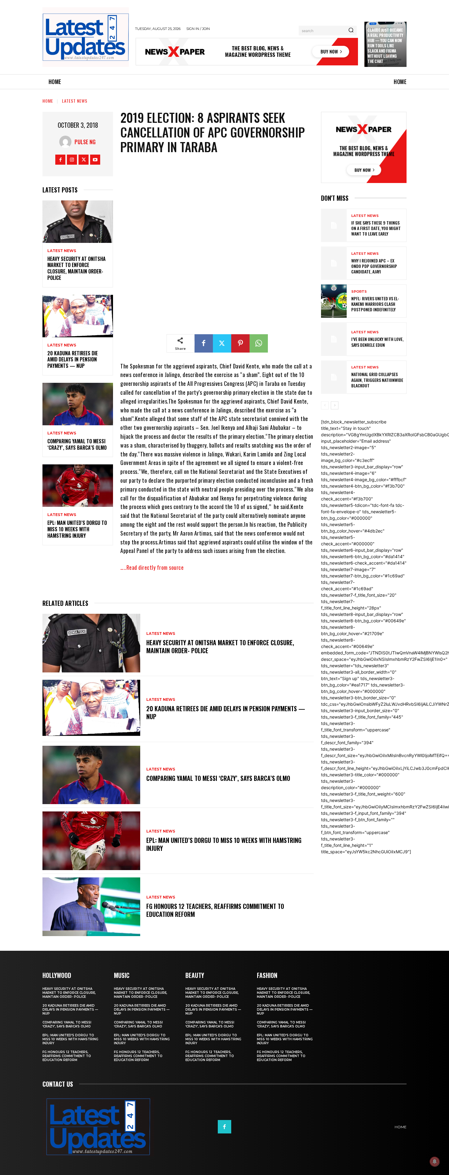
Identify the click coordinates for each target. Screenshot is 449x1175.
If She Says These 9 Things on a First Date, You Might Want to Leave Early (376, 228)
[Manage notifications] (435, 1161)
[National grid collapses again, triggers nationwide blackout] (334, 377)
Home (47, 100)
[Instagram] (72, 160)
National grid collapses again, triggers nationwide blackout (377, 379)
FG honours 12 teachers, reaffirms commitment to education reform (215, 910)
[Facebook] (60, 160)
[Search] (351, 30)
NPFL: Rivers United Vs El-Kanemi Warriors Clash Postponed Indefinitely (375, 304)
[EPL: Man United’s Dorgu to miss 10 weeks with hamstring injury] (77, 485)
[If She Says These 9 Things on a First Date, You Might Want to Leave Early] (334, 225)
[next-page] (334, 405)
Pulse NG (85, 142)
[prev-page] (325, 405)
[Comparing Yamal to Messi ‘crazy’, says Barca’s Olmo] (77, 404)
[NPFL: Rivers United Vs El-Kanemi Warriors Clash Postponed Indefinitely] (334, 301)
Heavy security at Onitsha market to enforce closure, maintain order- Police (76, 268)
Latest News (74, 100)
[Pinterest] (240, 343)
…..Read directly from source (152, 567)
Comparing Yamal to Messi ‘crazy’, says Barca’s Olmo (77, 444)
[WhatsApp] (259, 343)
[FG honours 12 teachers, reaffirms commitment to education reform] (91, 906)
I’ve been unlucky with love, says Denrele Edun (377, 342)
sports (359, 291)
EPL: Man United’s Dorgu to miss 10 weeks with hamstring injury (77, 529)
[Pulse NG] (67, 142)
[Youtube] (95, 160)
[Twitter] (83, 160)
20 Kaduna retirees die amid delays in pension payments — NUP (72, 360)
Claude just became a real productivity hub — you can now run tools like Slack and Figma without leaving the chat (385, 45)
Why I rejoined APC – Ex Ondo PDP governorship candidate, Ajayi (374, 266)
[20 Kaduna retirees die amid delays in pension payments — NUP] (77, 316)
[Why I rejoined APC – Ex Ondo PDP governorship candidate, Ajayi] (334, 263)
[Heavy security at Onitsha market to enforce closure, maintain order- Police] (77, 221)
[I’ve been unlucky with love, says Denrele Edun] (334, 339)
